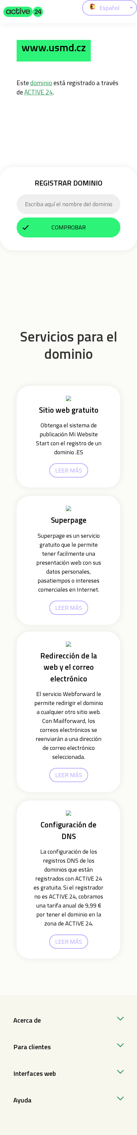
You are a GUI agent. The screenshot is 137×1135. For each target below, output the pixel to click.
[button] (23, 11)
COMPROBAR (69, 227)
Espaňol (109, 7)
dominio (41, 82)
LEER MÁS (68, 470)
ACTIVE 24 (38, 92)
